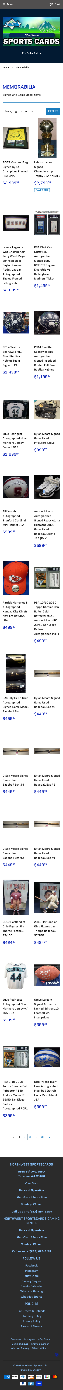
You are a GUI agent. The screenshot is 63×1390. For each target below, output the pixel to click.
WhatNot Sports (31, 1297)
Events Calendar (31, 1286)
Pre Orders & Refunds (32, 1311)
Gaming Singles (31, 1281)
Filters (53, 111)
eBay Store (31, 1276)
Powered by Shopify (30, 1369)
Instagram (31, 1271)
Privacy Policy (31, 1321)
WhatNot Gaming (31, 1291)
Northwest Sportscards (34, 1365)
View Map (31, 1183)
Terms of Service (31, 1326)
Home (6, 67)
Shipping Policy (31, 1316)
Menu (10, 4)
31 (42, 1137)
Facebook (31, 1266)
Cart (57, 4)
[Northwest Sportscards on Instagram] (57, 1355)
